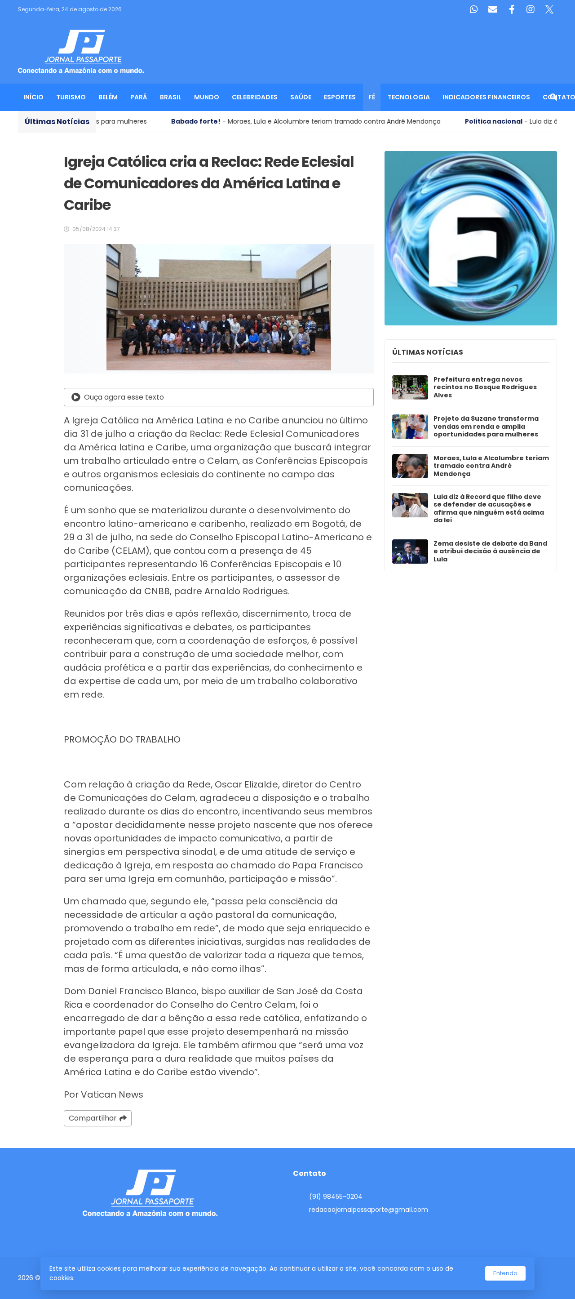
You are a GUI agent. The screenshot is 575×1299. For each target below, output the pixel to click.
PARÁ (138, 97)
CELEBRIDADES (255, 97)
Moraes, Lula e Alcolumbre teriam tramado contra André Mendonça (491, 466)
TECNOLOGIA (409, 97)
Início (33, 97)
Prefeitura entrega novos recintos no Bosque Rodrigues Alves (485, 388)
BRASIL (170, 97)
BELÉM (108, 97)
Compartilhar (93, 1118)
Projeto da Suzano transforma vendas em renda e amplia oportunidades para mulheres (486, 427)
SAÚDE (300, 97)
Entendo (505, 1273)
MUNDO (206, 97)
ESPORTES (340, 97)
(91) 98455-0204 (336, 1196)
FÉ (371, 97)
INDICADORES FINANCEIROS (486, 97)
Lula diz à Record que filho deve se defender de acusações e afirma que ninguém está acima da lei (488, 509)
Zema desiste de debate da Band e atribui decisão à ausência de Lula (490, 552)
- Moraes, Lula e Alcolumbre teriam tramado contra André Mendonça (242, 121)
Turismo (71, 97)
